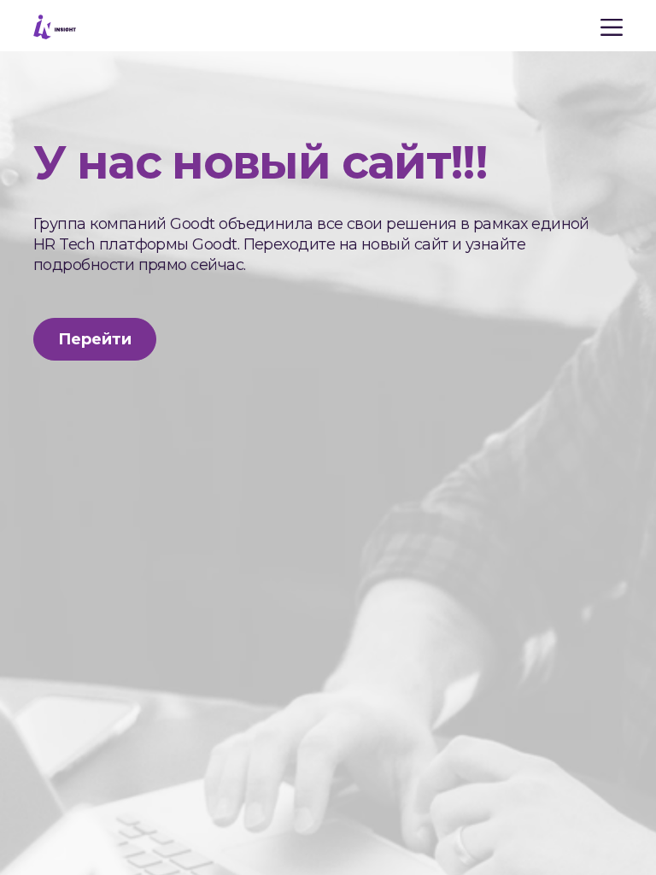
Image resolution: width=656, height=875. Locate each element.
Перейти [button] (95, 339)
